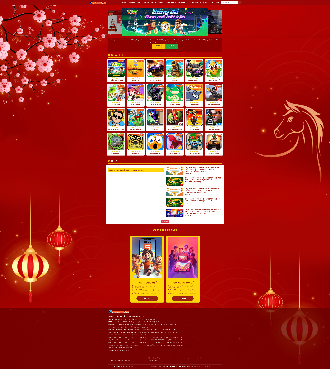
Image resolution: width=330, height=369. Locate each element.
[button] (162, 34)
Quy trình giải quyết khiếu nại (195, 358)
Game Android (171, 2)
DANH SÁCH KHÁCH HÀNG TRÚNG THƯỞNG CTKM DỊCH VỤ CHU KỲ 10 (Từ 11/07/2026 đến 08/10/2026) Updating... (203, 180)
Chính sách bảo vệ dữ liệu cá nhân (120, 360)
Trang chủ (123, 2)
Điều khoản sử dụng (154, 358)
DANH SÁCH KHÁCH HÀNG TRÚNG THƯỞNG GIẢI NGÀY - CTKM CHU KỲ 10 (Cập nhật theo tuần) (202, 200)
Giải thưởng (148, 2)
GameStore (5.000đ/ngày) (158, 46)
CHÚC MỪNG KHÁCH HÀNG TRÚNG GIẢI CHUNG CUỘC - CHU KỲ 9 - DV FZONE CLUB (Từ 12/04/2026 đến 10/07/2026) (202, 169)
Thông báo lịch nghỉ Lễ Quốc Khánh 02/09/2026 (126, 170)
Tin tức (114, 161)
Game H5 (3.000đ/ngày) (171, 46)
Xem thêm (165, 221)
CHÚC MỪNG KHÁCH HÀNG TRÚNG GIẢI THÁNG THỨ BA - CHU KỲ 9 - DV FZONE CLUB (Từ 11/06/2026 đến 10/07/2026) (202, 190)
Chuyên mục (182, 2)
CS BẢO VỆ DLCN (214, 2)
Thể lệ (140, 2)
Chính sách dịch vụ (153, 360)
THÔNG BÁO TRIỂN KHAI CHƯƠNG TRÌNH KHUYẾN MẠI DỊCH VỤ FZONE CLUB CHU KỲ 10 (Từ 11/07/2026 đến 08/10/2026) (203, 211)
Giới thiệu (132, 2)
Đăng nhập (194, 2)
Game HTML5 (159, 2)
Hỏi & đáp (203, 2)
